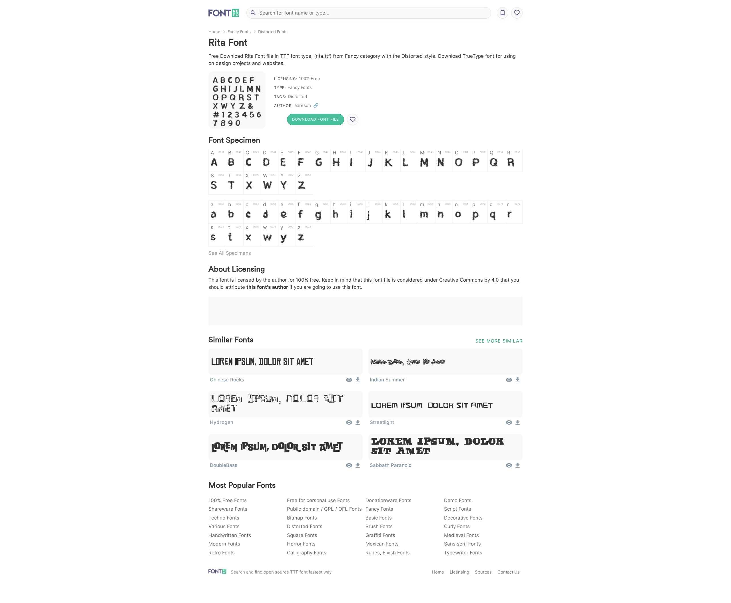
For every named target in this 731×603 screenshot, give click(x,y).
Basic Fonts (379, 518)
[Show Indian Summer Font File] (509, 382)
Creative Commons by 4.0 (469, 280)
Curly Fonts (457, 526)
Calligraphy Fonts (306, 553)
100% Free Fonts (227, 500)
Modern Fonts (224, 544)
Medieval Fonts (461, 535)
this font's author (267, 287)
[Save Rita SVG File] (352, 119)
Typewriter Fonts (463, 553)
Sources (483, 572)
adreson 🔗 (306, 105)
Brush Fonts (379, 526)
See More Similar (499, 341)
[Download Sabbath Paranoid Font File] (517, 467)
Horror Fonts (301, 544)
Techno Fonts (223, 518)
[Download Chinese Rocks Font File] (357, 382)
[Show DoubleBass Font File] (349, 467)
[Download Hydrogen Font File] (357, 424)
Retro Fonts (221, 553)
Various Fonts (224, 526)
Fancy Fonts (239, 31)
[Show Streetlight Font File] (509, 424)
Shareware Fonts (227, 509)
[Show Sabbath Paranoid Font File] (509, 467)
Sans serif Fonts (462, 544)
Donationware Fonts (388, 500)
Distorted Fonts (273, 31)
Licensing (459, 572)
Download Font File (315, 119)
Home (214, 31)
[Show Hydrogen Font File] (349, 424)
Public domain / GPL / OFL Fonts (324, 509)
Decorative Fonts (463, 518)
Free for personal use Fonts (318, 500)
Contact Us (508, 572)
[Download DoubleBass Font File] (357, 467)
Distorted (297, 96)
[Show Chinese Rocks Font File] (349, 382)
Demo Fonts (457, 500)
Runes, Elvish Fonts (388, 553)
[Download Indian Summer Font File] (517, 382)
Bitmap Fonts (302, 518)
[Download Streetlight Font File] (517, 424)
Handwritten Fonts (229, 535)
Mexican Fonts (382, 544)
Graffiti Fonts (380, 535)
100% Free (309, 78)
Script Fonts (457, 509)
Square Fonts (302, 535)
